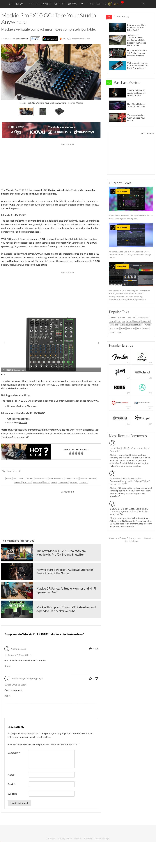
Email (11, 784)
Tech (90, 4)
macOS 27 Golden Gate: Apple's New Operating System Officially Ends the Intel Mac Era (129, 511)
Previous (5, 110)
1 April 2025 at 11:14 (15, 684)
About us (113, 538)
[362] (142, 387)
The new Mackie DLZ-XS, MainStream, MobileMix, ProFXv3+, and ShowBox (61, 552)
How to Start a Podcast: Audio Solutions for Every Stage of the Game (64, 571)
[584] (120, 371)
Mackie (23, 422)
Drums (71, 4)
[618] (142, 356)
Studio (59, 4)
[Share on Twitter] (95, 471)
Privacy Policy (126, 538)
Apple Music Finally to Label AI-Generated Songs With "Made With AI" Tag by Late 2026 (130, 481)
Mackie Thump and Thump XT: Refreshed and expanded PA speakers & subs (66, 609)
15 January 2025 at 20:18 (17, 654)
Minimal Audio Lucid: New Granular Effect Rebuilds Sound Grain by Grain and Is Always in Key (130, 242)
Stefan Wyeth (22, 38)
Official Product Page (18, 418)
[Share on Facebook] (83, 471)
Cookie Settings (131, 541)
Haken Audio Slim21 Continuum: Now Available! (129, 449)
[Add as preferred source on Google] (50, 38)
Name (11, 774)
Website (12, 793)
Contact (147, 538)
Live (82, 4)
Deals (117, 4)
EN (143, 4)
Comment (14, 752)
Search (151, 4)
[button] (98, 343)
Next (97, 110)
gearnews (16, 4)
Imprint (138, 538)
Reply (7, 665)
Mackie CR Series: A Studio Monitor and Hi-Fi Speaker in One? (66, 590)
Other (101, 4)
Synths (47, 4)
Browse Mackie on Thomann (22, 406)
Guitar (34, 4)
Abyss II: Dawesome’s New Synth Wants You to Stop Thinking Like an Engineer (131, 205)
